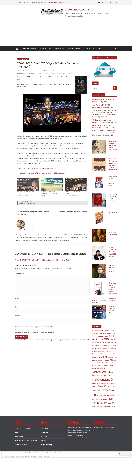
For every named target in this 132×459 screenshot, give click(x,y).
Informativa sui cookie (43, 456)
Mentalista (98, 376)
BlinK (94, 333)
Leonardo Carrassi (109, 354)
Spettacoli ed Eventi (22, 59)
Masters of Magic (104, 365)
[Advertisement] (66, 32)
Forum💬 (86, 48)
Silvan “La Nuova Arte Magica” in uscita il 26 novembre (112, 252)
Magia (19, 77)
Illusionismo (106, 351)
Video (110, 403)
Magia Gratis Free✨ (45, 48)
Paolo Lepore (62, 73)
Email (16, 307)
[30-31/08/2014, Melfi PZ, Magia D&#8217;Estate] (28, 184)
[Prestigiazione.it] (17, 48)
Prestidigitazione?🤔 (29, 48)
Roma (102, 386)
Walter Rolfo (108, 406)
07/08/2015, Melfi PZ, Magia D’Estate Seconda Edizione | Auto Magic (46, 260)
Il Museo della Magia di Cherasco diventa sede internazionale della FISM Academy (103, 133)
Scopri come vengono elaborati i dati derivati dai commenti (69, 340)
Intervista (97, 354)
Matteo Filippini (98, 368)
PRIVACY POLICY (21, 445)
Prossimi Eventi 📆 (73, 48)
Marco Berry (103, 362)
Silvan (96, 390)
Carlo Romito (30, 73)
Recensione (106, 379)
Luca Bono (112, 357)
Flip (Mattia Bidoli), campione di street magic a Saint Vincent (33, 213)
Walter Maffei (96, 406)
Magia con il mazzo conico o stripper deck (112, 181)
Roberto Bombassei (101, 383)
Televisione (106, 399)
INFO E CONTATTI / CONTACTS (26, 440)
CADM (101, 333)
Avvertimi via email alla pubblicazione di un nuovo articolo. (35, 333)
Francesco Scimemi (103, 348)
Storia (95, 399)
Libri (94, 357)
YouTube (44, 436)
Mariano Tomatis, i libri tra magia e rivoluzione (112, 269)
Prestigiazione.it (79, 9)
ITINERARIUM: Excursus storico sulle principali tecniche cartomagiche (112, 165)
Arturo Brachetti (98, 330)
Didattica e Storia (102, 342)
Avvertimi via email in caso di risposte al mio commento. (34, 327)
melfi (57, 73)
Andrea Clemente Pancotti (34, 71)
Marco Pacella (51, 73)
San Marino (111, 386)
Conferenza (100, 339)
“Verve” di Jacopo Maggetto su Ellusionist (72, 212)
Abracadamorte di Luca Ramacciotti (112, 232)
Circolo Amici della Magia (106, 336)
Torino (99, 402)
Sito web (18, 315)
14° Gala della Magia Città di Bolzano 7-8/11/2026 (50, 2)
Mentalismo (103, 371)
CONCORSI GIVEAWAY (23, 428)
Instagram (44, 432)
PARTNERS (19, 436)
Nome (17, 298)
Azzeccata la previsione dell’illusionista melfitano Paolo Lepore (50, 193)
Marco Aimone (43, 73)
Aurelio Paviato (22, 73)
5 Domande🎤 (59, 48)
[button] (89, 48)
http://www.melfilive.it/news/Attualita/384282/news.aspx (45, 173)
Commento (19, 274)
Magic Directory (46, 445)
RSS (16, 432)
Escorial (47, 161)
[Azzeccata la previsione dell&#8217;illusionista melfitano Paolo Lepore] (52, 184)
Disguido (98, 345)
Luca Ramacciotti (98, 360)
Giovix (36, 73)
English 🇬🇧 (96, 48)
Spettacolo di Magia (107, 395)
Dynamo (106, 345)
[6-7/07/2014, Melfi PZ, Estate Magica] (76, 184)
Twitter (43, 440)
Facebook (44, 428)
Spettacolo (70, 73)
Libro (102, 357)
